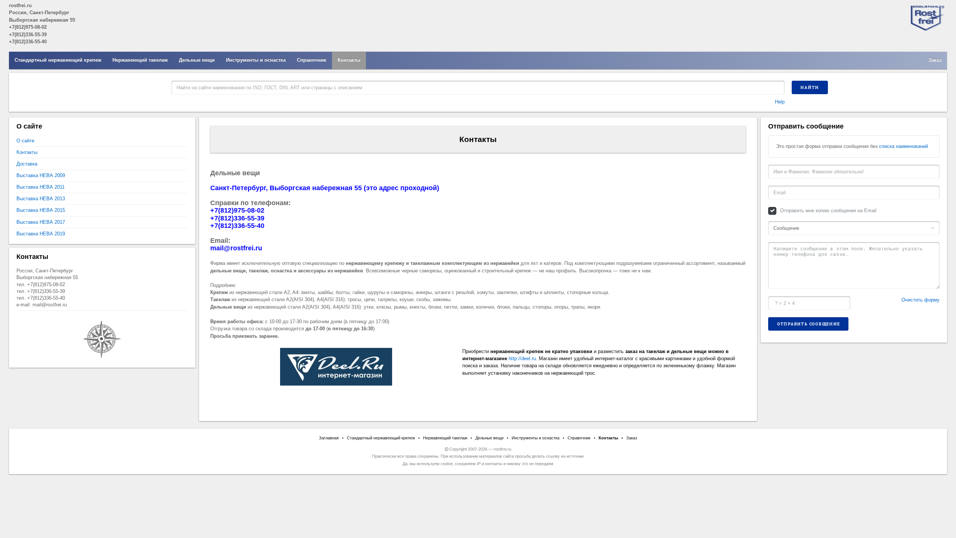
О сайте (25, 140)
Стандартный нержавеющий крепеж (58, 60)
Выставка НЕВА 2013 (40, 198)
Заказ (934, 60)
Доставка (26, 164)
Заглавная (329, 438)
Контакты (349, 60)
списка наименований (903, 146)
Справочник (311, 60)
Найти (809, 87)
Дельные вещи (197, 60)
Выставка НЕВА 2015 (40, 210)
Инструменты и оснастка (256, 60)
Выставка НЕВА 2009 (40, 175)
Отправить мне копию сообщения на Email (828, 210)
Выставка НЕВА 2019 (40, 233)
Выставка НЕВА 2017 (40, 222)
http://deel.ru (522, 358)
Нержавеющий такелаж (140, 60)
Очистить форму (920, 300)
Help (780, 102)
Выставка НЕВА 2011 (40, 187)
